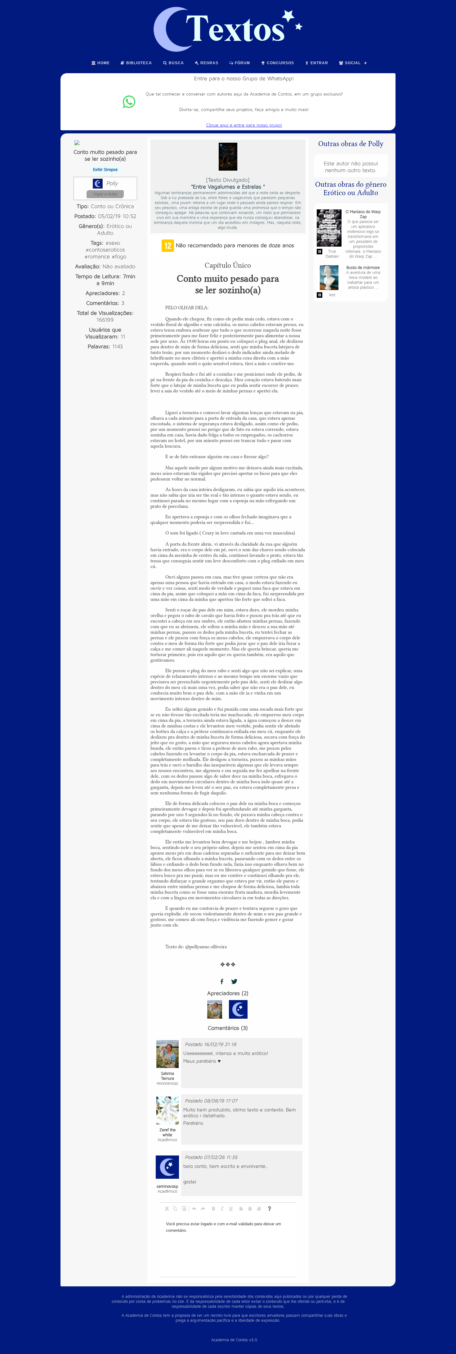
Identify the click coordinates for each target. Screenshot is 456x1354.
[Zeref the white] (167, 1110)
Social (352, 63)
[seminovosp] (238, 1009)
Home (103, 63)
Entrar (318, 63)
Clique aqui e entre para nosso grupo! (244, 125)
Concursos (280, 63)
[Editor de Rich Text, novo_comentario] (228, 1246)
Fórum (242, 63)
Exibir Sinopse (105, 170)
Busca (176, 63)
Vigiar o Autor (105, 194)
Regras (208, 63)
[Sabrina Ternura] (214, 1009)
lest (332, 295)
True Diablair (332, 254)
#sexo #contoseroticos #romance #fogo (105, 250)
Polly (112, 183)
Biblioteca (138, 63)
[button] (166, 1208)
